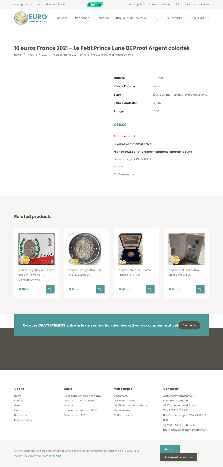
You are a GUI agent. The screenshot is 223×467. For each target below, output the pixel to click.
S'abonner (189, 325)
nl (182, 4)
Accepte (169, 449)
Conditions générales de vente (82, 395)
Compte (176, 18)
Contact (19, 410)
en (207, 4)
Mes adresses (122, 410)
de (201, 4)
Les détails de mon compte (130, 405)
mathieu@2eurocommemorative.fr (148, 4)
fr (189, 4)
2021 (44, 55)
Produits (32, 55)
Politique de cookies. (49, 455)
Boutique (19, 400)
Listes (17, 405)
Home (18, 55)
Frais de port (71, 405)
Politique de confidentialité (80, 400)
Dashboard (120, 395)
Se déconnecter (123, 415)
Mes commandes (124, 400)
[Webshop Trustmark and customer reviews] (99, 4)
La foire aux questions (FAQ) (81, 410)
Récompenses (23, 420)
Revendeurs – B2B (74, 415)
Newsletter (20, 415)
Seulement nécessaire (178, 457)
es (195, 4)
